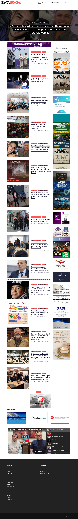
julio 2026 (9, 471)
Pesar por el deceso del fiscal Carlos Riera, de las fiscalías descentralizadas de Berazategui (40, 336)
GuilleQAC (34, 63)
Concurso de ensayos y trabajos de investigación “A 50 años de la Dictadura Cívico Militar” (41, 170)
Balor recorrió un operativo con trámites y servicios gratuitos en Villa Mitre (39, 101)
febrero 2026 (10, 482)
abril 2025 (9, 504)
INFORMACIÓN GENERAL (42, 22)
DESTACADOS (34, 22)
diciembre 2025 (10, 486)
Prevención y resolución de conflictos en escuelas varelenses (39, 126)
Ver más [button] (38, 391)
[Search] (75, 2)
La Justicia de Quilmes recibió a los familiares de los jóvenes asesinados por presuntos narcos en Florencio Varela (40, 148)
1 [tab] (37, 39)
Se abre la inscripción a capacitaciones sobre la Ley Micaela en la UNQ (40, 312)
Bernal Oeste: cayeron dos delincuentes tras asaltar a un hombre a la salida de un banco (39, 28)
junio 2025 (9, 499)
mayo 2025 (9, 501)
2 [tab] (38, 39)
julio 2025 (9, 497)
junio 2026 (9, 473)
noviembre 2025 (11, 488)
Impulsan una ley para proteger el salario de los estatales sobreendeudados (40, 268)
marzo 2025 (10, 506)
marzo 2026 (10, 480)
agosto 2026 (10, 469)
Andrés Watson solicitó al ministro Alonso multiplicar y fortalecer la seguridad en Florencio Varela (40, 245)
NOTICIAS (44, 51)
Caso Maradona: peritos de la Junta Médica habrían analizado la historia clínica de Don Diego (40, 289)
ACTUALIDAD (42, 469)
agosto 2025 (10, 495)
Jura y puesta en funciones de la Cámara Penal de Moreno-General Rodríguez (40, 80)
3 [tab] (40, 39)
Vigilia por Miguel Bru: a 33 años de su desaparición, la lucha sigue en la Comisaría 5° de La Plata (40, 356)
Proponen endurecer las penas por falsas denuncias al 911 (41, 220)
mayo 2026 (9, 475)
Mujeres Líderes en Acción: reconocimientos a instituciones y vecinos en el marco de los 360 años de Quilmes (40, 57)
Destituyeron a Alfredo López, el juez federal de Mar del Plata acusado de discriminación (41, 377)
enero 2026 (10, 484)
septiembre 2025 (11, 493)
